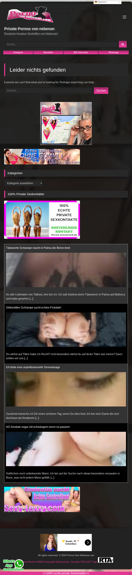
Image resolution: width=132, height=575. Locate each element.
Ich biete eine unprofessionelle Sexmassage (33, 307)
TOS (83, 561)
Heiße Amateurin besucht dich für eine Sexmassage (37, 426)
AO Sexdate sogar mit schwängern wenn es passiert (38, 367)
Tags (95, 561)
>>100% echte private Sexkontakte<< (66, 573)
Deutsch (101, 2)
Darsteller (48, 52)
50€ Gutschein (81, 52)
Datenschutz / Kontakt (68, 561)
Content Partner (28, 561)
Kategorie (18, 52)
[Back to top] (121, 564)
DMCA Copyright (46, 561)
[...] (26, 298)
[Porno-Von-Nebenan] (66, 15)
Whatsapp (114, 52)
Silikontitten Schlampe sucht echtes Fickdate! (33, 247)
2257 (89, 561)
